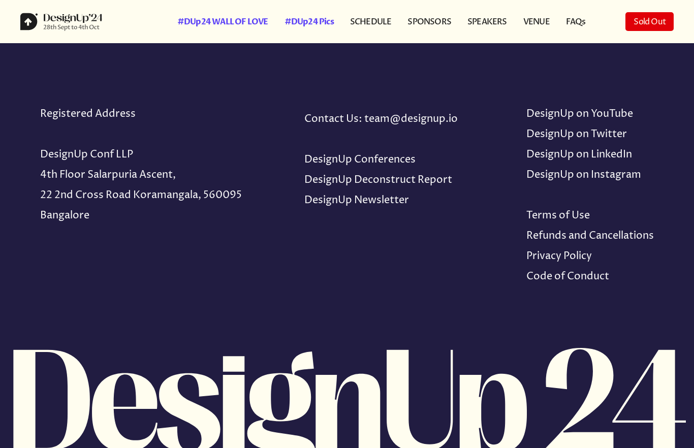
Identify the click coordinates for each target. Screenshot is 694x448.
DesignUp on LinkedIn (579, 155)
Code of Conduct (567, 276)
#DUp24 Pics (309, 21)
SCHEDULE (371, 21)
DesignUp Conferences (360, 160)
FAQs (576, 21)
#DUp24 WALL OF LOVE (222, 21)
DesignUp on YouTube (579, 114)
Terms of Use (558, 215)
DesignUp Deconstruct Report (378, 180)
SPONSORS (429, 21)
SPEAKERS (487, 21)
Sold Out (650, 21)
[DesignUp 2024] (78, 22)
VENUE (536, 21)
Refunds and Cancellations (590, 236)
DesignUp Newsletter (356, 200)
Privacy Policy (559, 256)
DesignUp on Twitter (576, 134)
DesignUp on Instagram (583, 175)
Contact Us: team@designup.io (381, 119)
